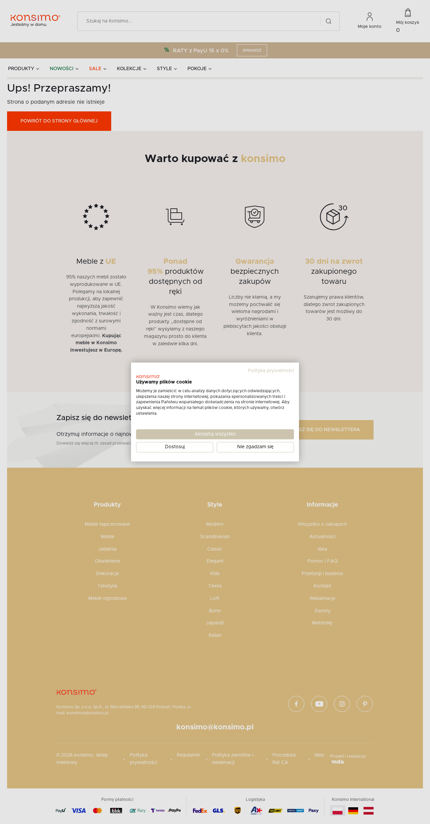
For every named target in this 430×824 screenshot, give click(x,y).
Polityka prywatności (271, 370)
